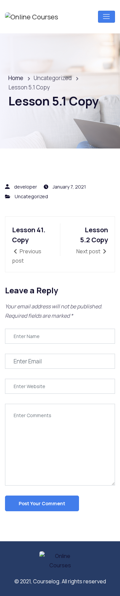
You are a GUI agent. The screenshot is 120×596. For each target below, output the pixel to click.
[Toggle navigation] (106, 17)
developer (25, 187)
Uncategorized (31, 196)
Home (15, 78)
